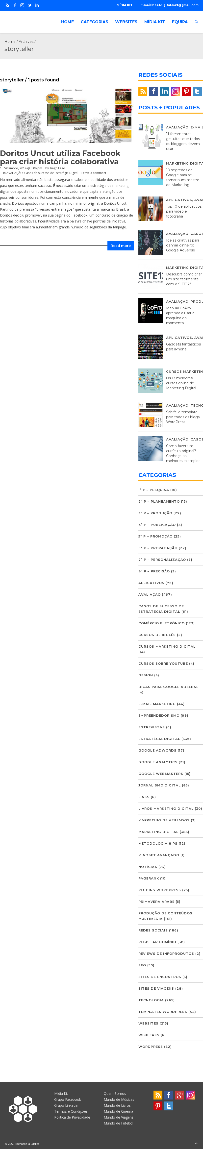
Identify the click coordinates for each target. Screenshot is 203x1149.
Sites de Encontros (159, 977)
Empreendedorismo (158, 715)
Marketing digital (158, 832)
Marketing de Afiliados (164, 820)
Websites (148, 1023)
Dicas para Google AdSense (168, 687)
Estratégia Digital (159, 739)
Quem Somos (115, 1093)
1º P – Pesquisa (153, 490)
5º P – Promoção (155, 536)
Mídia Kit (61, 1093)
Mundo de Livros (117, 1105)
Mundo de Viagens (118, 1117)
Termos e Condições (71, 1111)
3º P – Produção (155, 513)
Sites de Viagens (156, 988)
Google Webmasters (160, 774)
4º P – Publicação (157, 525)
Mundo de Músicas (119, 1099)
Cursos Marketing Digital (167, 646)
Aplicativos (179, 200)
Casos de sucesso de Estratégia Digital (51, 173)
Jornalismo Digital (159, 785)
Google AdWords (157, 750)
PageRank (148, 878)
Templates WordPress (162, 1012)
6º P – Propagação (158, 548)
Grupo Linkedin (66, 1105)
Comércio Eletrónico (161, 623)
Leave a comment (93, 173)
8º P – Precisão (154, 571)
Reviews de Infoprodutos (166, 953)
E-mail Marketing (157, 704)
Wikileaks (148, 1035)
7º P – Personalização (162, 560)
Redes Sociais (153, 930)
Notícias (147, 867)
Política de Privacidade (72, 1117)
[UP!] (196, 1144)
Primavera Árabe (156, 902)
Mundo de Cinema (118, 1111)
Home (10, 41)
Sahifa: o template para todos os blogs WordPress (183, 417)
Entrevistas (151, 727)
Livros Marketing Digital (166, 808)
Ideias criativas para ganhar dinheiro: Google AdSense (182, 245)
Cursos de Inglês (157, 635)
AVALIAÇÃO (14, 173)
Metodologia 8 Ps (158, 843)
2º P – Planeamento (159, 501)
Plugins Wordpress (159, 890)
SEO (142, 965)
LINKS (144, 797)
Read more (121, 246)
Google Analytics (158, 762)
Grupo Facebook (67, 1099)
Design (145, 675)
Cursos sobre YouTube (163, 663)
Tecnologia (151, 1000)
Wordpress (150, 1047)
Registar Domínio (157, 942)
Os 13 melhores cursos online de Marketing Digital (181, 383)
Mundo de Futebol (118, 1123)
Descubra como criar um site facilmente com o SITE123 (184, 279)
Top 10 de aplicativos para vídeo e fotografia (184, 211)
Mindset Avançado (158, 855)
